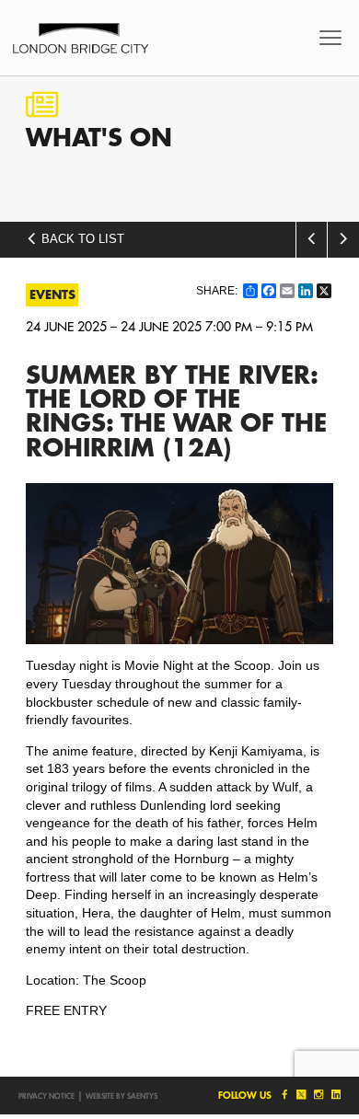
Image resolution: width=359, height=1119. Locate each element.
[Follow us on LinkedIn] (334, 1095)
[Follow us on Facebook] (283, 1095)
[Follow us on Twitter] (300, 1095)
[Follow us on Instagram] (318, 1095)
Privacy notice (46, 1096)
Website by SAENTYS (121, 1096)
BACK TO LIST (81, 239)
